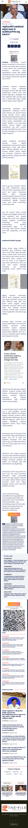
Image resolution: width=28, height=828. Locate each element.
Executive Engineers (20, 529)
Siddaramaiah (5, 534)
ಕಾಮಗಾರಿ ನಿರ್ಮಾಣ (9, 537)
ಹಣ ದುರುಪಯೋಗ (5, 549)
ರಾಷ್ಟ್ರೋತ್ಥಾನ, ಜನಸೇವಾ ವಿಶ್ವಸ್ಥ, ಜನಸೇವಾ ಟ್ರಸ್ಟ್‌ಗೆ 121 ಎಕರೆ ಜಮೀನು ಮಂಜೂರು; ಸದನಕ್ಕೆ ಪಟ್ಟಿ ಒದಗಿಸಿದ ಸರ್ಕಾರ (15, 595)
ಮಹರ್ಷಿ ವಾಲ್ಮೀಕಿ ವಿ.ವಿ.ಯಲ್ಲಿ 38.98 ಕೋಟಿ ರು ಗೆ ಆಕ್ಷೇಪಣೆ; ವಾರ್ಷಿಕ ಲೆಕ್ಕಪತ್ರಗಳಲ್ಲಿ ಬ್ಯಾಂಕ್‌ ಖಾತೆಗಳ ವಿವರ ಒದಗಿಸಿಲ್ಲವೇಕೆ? (14, 587)
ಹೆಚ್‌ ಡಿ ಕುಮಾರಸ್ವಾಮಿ (12, 549)
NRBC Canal (11, 532)
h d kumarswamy (12, 530)
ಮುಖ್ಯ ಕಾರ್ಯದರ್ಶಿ (16, 546)
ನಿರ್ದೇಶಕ (19, 542)
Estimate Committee (6, 529)
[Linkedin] (13, 821)
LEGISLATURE (7, 591)
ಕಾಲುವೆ (24, 537)
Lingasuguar (5, 532)
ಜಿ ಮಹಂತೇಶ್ (16, 39)
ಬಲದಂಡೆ (4, 544)
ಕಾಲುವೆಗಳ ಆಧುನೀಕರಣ (12, 539)
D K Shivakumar (14, 527)
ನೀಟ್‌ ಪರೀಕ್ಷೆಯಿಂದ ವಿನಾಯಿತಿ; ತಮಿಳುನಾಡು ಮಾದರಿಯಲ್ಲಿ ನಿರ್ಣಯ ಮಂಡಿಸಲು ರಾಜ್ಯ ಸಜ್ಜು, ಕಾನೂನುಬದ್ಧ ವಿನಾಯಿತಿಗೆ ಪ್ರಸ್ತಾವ (13, 684)
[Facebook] (9, 46)
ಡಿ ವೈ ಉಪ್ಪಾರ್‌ (5, 542)
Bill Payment (13, 525)
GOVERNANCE (6, 21)
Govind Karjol (5, 530)
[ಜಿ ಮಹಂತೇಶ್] (10, 39)
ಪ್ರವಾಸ (22, 542)
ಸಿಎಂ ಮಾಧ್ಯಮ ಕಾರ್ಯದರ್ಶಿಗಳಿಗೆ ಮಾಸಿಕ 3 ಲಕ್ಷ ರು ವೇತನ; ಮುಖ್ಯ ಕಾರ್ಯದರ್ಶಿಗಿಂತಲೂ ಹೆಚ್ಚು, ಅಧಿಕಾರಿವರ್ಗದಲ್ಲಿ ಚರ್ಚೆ (13, 670)
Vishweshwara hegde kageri (14, 534)
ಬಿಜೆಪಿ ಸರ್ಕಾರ (16, 544)
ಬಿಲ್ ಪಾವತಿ (21, 544)
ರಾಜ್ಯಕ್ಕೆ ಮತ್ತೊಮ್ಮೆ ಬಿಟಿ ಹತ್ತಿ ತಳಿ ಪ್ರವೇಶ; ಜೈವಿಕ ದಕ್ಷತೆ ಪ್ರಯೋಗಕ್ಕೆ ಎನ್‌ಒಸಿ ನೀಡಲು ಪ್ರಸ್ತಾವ (20, 794)
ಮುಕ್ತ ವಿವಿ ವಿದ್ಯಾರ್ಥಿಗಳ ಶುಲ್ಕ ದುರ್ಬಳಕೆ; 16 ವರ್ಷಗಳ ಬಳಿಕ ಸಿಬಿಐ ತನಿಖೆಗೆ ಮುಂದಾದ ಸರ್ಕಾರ (7, 794)
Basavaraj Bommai (6, 525)
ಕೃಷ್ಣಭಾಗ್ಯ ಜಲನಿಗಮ (20, 539)
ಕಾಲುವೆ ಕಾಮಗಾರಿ (5, 539)
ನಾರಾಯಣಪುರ (14, 542)
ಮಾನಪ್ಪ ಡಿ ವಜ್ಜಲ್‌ (10, 546)
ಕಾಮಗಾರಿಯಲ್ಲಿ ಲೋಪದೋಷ (17, 537)
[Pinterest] (15, 46)
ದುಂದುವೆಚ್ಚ (9, 542)
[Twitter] (12, 46)
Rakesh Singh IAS (21, 532)
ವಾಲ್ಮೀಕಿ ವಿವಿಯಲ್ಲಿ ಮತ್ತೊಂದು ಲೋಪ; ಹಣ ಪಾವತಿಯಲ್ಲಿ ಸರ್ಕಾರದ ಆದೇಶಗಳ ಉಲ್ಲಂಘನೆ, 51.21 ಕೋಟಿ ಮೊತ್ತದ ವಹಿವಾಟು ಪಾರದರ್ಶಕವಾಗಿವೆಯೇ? (15, 570)
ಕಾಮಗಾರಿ (4, 537)
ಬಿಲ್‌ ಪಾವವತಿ (5, 546)
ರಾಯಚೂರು (22, 546)
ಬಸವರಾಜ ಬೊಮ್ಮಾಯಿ (10, 544)
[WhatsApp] (19, 46)
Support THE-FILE (14, 52)
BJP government (20, 525)
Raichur (15, 532)
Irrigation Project (20, 530)
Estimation (13, 529)
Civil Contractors (6, 527)
